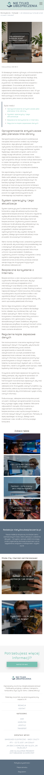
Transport (22, 728)
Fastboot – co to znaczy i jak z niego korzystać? (22, 487)
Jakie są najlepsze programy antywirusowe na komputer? (22, 752)
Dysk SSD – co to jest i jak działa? (22, 617)
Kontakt (22, 708)
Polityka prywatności (22, 763)
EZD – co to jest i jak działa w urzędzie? (22, 465)
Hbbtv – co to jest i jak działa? (22, 444)
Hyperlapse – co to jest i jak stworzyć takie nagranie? (22, 509)
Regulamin (22, 772)
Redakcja (22, 705)
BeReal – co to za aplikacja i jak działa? (22, 577)
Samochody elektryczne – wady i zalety (22, 739)
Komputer (15, 13)
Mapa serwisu (22, 767)
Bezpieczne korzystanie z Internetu (23, 120)
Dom (22, 719)
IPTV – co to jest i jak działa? (22, 742)
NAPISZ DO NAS (22, 664)
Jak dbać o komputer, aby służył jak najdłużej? (22, 747)
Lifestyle (22, 725)
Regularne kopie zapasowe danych (22, 123)
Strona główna (6, 13)
